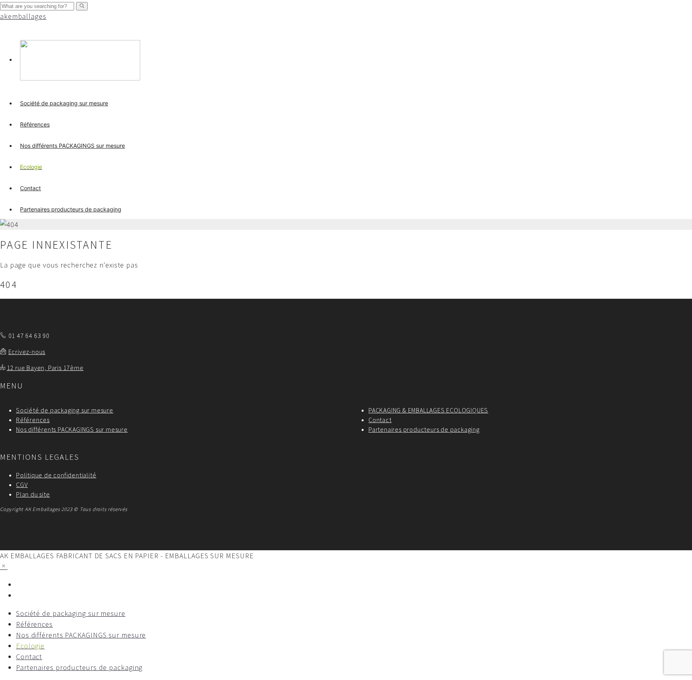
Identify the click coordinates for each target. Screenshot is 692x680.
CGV (22, 485)
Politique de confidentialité (56, 475)
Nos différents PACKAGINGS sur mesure (72, 145)
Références (35, 124)
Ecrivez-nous (27, 352)
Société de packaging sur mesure (64, 103)
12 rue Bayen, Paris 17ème (45, 368)
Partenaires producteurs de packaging (70, 209)
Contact (30, 188)
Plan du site (33, 494)
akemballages (23, 16)
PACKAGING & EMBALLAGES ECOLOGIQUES (428, 410)
